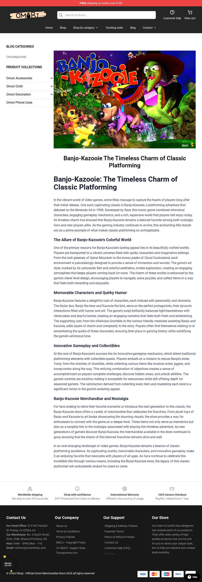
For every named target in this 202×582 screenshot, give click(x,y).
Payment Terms (114, 531)
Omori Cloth (14, 86)
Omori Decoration (18, 94)
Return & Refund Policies (120, 537)
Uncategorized (16, 57)
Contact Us (111, 542)
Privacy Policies (65, 537)
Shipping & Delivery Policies (121, 525)
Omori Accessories (19, 78)
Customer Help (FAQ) (117, 548)
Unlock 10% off (8, 564)
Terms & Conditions (68, 531)
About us (61, 525)
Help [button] (195, 577)
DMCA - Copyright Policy (71, 542)
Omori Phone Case (19, 102)
